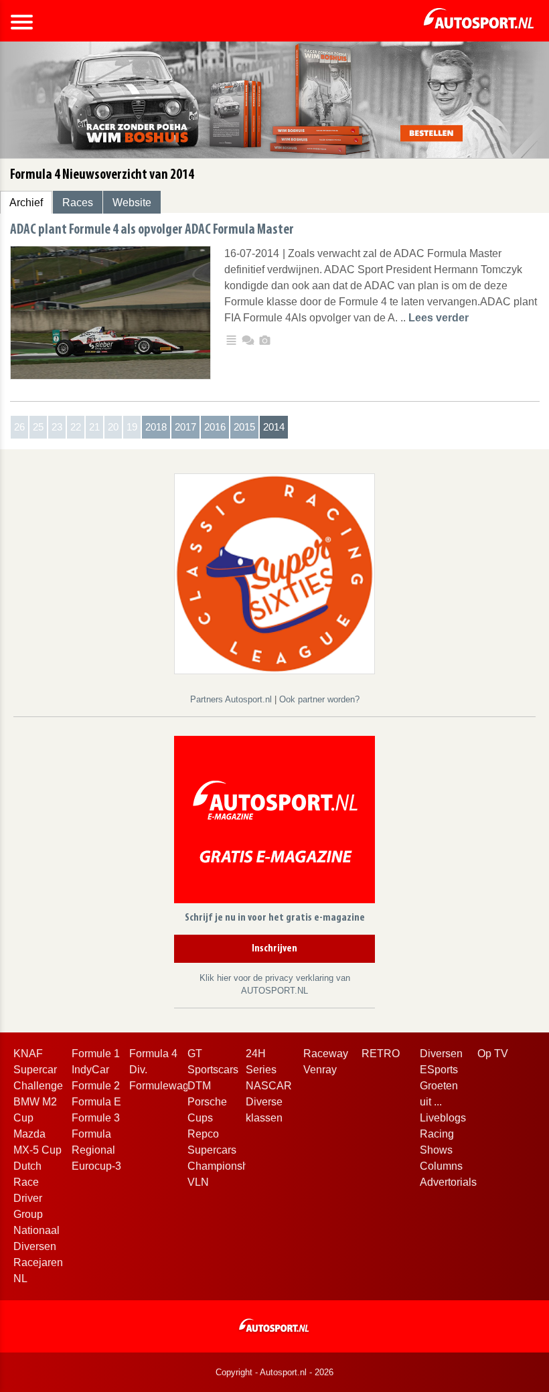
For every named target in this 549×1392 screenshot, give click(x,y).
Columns (441, 1166)
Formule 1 (96, 1053)
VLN (198, 1182)
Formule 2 (96, 1085)
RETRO (381, 1053)
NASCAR (269, 1085)
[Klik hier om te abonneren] (274, 822)
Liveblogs (443, 1118)
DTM (199, 1085)
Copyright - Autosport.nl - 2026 (274, 1372)
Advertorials (448, 1182)
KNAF (28, 1053)
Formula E (96, 1101)
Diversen (441, 1053)
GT (194, 1053)
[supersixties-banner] (274, 573)
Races (77, 202)
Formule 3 (96, 1118)
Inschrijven (274, 948)
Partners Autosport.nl (232, 699)
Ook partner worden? (319, 699)
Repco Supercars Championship (222, 1150)
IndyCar (90, 1069)
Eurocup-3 (96, 1166)
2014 (274, 427)
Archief (26, 202)
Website (131, 202)
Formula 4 (153, 1053)
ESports (439, 1069)
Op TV (492, 1053)
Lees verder (438, 317)
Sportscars (212, 1069)
